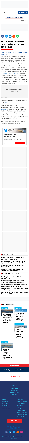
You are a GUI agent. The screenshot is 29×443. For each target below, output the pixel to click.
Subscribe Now (20, 143)
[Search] (4, 12)
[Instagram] (21, 432)
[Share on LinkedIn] (10, 36)
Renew (22, 370)
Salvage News (21, 408)
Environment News (22, 414)
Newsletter (16, 370)
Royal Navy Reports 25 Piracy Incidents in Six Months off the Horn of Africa (14, 285)
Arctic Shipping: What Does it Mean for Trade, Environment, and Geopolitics (13, 281)
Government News (22, 412)
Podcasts (5, 403)
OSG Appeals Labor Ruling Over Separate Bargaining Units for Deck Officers (7, 318)
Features (5, 401)
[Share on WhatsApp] (17, 36)
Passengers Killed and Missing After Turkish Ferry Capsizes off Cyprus (12, 269)
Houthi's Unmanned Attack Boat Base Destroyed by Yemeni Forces (12, 258)
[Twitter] (14, 432)
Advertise (14, 387)
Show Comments (14, 376)
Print (5, 370)
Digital (9, 370)
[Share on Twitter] (6, 36)
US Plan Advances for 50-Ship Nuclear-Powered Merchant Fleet (20, 334)
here (5, 102)
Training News (21, 410)
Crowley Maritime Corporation (9, 73)
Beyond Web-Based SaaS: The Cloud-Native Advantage (20, 317)
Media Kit (23, 20)
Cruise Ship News (21, 403)
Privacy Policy (14, 392)
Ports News (20, 405)
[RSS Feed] (17, 432)
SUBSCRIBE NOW (23, 12)
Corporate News (21, 417)
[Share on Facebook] (2, 36)
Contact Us (14, 390)
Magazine (5, 405)
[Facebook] (6, 432)
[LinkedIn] (10, 432)
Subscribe (14, 421)
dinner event (4, 109)
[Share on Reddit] (13, 36)
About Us (14, 385)
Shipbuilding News (22, 401)
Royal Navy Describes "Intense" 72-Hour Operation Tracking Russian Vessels (13, 262)
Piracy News (20, 399)
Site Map (14, 394)
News (4, 399)
